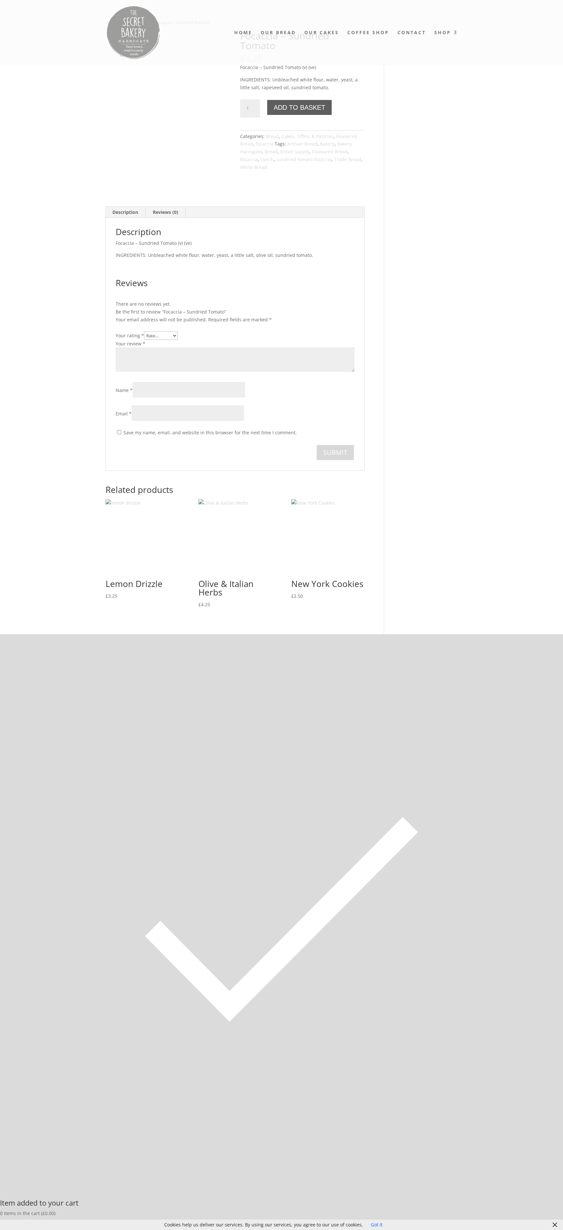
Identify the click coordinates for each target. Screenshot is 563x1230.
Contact (411, 32)
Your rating (130, 335)
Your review (130, 344)
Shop (442, 32)
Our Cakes (321, 32)
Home (243, 32)
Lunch (267, 159)
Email (124, 414)
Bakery (327, 144)
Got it (377, 1225)
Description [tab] (125, 212)
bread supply (294, 151)
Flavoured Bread (330, 151)
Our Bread (278, 32)
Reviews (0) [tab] (165, 212)
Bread (272, 136)
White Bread (253, 167)
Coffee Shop (368, 32)
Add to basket (299, 107)
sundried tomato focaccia (304, 159)
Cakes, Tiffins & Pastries (307, 136)
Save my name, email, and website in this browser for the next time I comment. (210, 432)
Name (124, 390)
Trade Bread (347, 159)
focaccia (264, 144)
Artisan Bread (302, 144)
